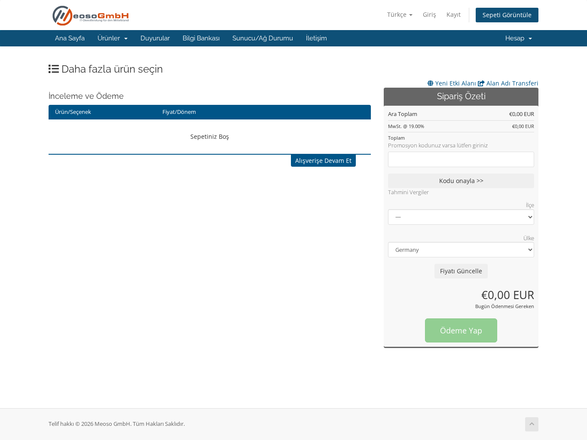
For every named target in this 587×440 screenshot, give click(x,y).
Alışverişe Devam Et (323, 160)
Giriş (429, 14)
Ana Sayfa (70, 38)
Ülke (528, 238)
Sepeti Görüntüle (507, 15)
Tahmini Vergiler (408, 192)
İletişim (316, 38)
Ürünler (110, 38)
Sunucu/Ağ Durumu (262, 38)
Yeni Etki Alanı (455, 83)
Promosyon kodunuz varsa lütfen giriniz (438, 145)
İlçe (530, 205)
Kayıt (453, 14)
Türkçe (397, 14)
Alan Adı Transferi (511, 83)
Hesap (516, 38)
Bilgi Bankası (201, 38)
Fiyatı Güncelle (461, 271)
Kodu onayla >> (461, 181)
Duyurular (155, 38)
